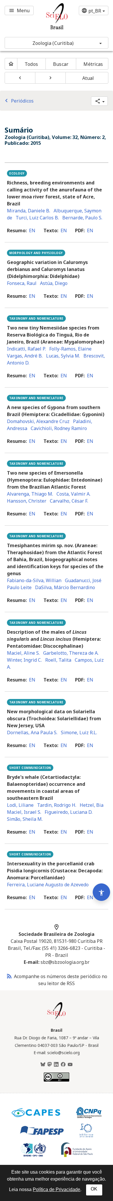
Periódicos (18, 101)
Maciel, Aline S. (23, 653)
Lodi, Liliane (20, 805)
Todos (31, 64)
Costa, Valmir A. (73, 494)
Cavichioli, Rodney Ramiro (59, 428)
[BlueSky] (43, 1064)
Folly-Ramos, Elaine (70, 349)
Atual (88, 78)
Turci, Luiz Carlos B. (37, 217)
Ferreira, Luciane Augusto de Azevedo (48, 884)
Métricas (93, 64)
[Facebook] (63, 1064)
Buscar (60, 64)
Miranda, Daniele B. (28, 210)
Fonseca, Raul (22, 283)
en (32, 230)
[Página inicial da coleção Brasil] (56, 1018)
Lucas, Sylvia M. (63, 356)
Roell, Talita (58, 660)
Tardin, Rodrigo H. (56, 805)
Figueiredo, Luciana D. (68, 812)
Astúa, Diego (54, 283)
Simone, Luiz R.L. (79, 732)
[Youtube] (70, 1064)
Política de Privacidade (56, 1189)
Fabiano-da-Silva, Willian (34, 580)
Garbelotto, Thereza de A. (71, 653)
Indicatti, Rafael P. (26, 349)
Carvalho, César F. (69, 501)
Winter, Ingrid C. (24, 660)
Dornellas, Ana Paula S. (32, 732)
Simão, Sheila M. (25, 819)
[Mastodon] (50, 1064)
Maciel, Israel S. (24, 812)
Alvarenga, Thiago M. (30, 494)
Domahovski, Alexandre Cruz (38, 421)
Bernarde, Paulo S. (82, 217)
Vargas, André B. (25, 356)
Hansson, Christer (26, 501)
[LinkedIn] (56, 1064)
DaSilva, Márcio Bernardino (65, 587)
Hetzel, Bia (91, 805)
